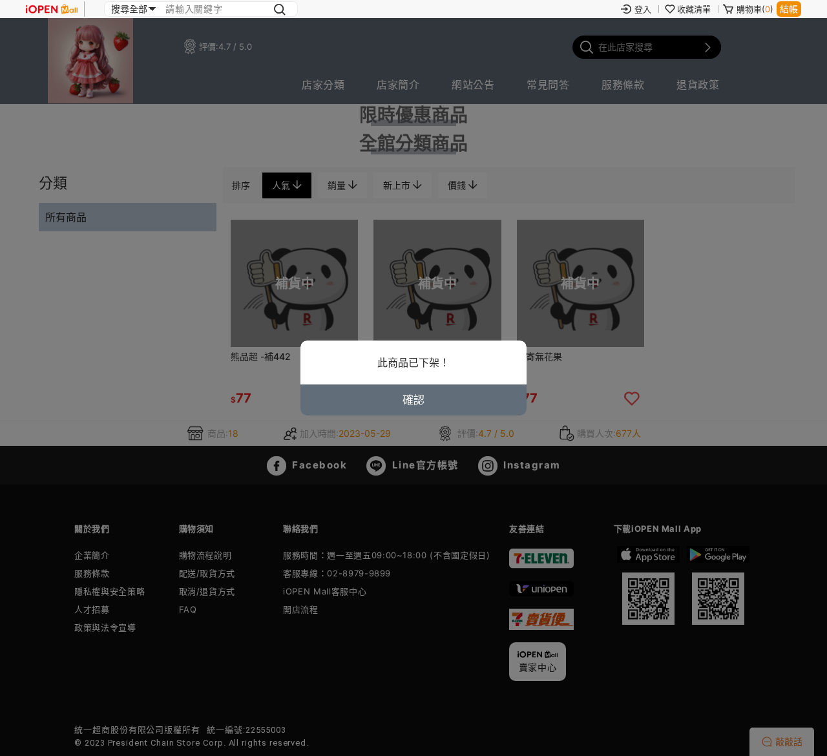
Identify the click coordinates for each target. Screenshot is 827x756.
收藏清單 (694, 9)
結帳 (789, 8)
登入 (642, 9)
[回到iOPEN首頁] (52, 9)
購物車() (755, 9)
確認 (413, 400)
